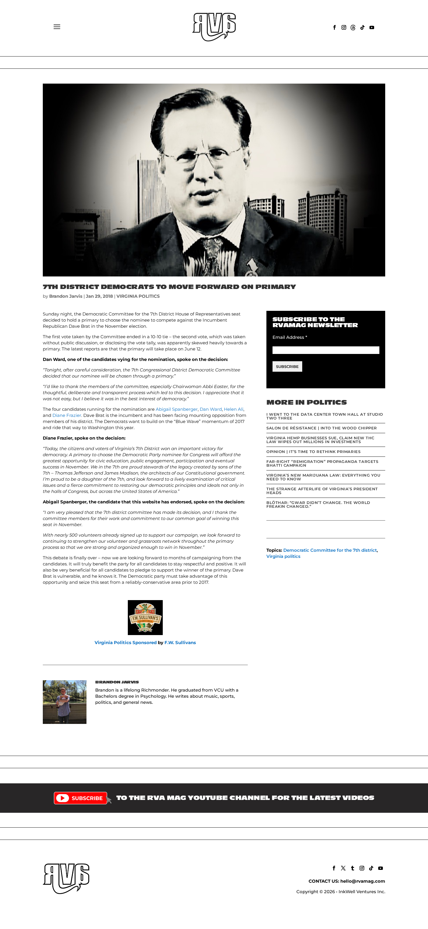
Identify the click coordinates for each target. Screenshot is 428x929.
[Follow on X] (343, 868)
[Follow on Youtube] (371, 27)
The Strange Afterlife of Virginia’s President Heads (322, 490)
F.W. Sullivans (180, 642)
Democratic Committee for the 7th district (330, 550)
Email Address (290, 337)
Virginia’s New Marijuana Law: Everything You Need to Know (323, 477)
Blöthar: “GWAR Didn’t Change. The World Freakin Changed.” (318, 504)
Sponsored (144, 642)
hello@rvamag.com (362, 881)
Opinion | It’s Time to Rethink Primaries (313, 451)
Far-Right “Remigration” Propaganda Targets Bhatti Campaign (322, 463)
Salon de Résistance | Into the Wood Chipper (321, 428)
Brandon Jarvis (65, 296)
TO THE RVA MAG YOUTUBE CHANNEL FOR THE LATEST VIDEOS (245, 798)
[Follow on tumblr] (352, 868)
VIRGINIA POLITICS (138, 296)
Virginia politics (283, 556)
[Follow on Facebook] (334, 27)
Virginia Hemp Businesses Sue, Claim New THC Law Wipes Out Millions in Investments (320, 440)
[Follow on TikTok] (362, 27)
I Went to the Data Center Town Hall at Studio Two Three (324, 416)
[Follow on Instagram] (344, 27)
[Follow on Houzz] (353, 27)
